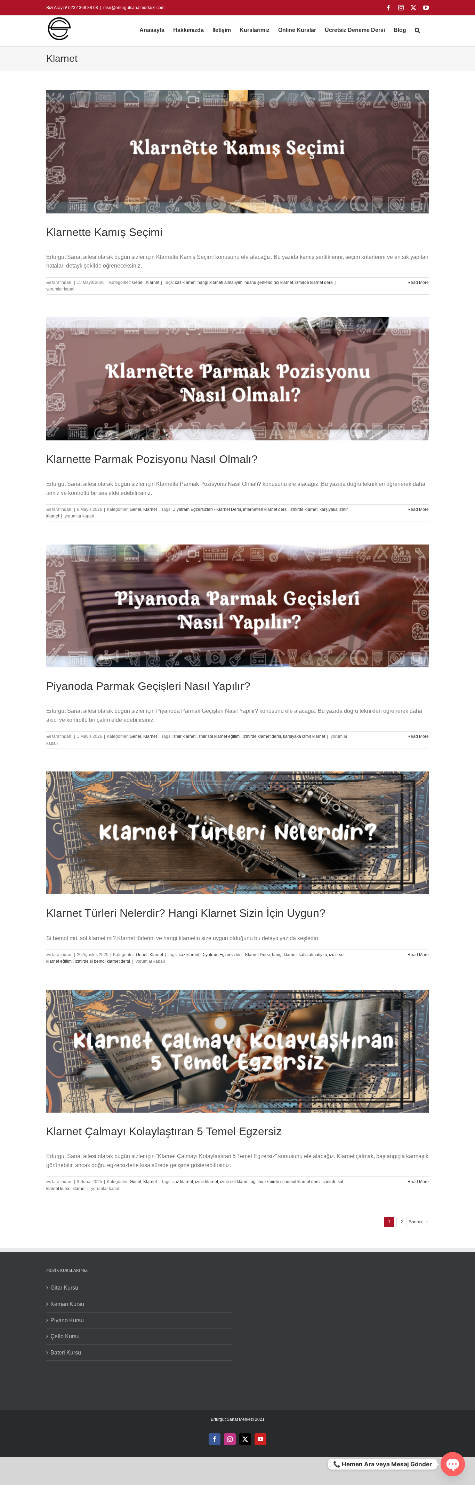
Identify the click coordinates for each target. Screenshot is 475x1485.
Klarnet (152, 282)
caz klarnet (185, 282)
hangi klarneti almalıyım (220, 282)
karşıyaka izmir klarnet (304, 736)
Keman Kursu (67, 1304)
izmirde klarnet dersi (314, 282)
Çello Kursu (65, 1336)
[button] (417, 30)
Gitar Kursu (64, 1288)
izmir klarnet (183, 736)
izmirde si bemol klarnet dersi (102, 961)
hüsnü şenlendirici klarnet (268, 282)
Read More (418, 282)
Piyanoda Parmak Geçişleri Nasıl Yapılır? (148, 686)
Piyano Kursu (67, 1320)
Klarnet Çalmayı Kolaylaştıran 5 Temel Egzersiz (164, 1131)
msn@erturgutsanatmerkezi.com (133, 7)
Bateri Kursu (65, 1353)
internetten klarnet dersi (265, 509)
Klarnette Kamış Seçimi (104, 232)
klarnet (79, 1188)
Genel (138, 282)
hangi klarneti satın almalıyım (299, 954)
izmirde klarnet (303, 509)
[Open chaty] (453, 1464)
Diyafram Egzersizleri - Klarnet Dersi (206, 509)
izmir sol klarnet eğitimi (219, 736)
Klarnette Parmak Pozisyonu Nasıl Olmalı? (152, 459)
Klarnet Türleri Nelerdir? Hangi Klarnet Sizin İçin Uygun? (185, 913)
